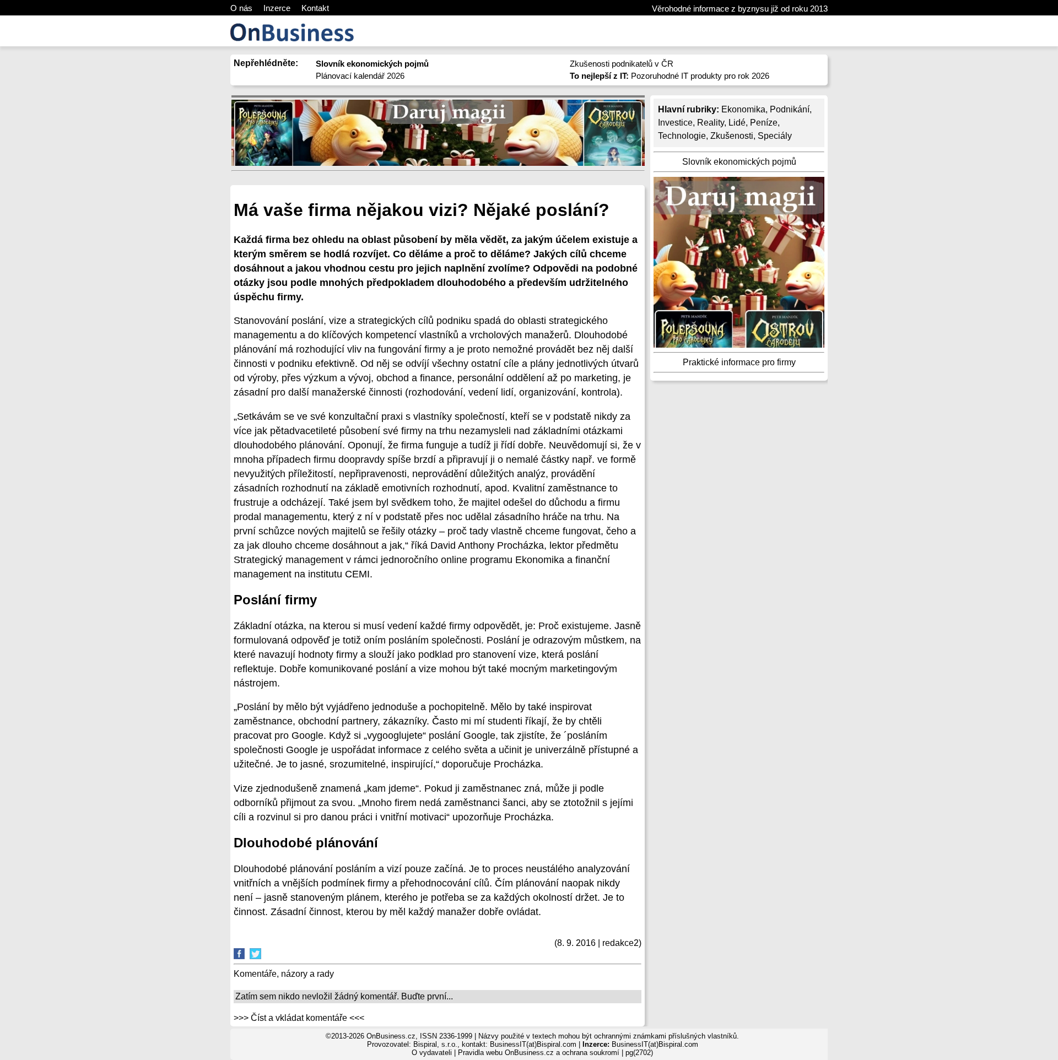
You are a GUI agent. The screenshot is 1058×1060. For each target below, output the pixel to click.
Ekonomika (743, 109)
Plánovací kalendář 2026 (360, 75)
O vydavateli (432, 1052)
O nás (241, 8)
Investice (675, 122)
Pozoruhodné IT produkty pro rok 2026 (669, 75)
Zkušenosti (731, 135)
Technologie (682, 135)
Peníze (764, 122)
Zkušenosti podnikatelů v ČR (621, 63)
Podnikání (789, 109)
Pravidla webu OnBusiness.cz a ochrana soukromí (538, 1052)
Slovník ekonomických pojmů (739, 161)
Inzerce (276, 8)
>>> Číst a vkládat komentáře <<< (299, 1018)
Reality (710, 122)
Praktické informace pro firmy (739, 362)
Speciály (775, 135)
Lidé (737, 122)
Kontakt (315, 8)
